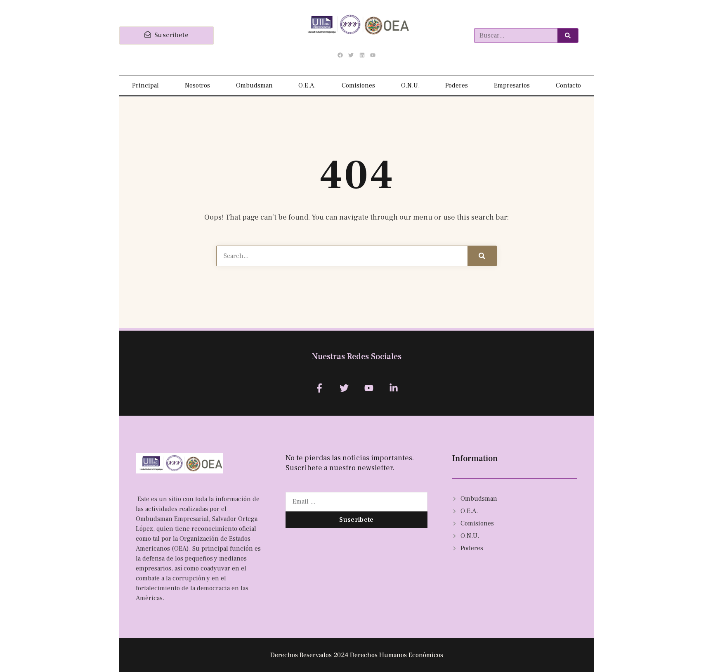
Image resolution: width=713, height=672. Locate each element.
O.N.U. (410, 85)
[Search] (567, 35)
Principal (145, 85)
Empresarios (512, 85)
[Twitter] (351, 55)
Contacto (568, 85)
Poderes (456, 85)
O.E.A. (307, 85)
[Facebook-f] (319, 388)
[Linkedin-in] (394, 388)
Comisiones (358, 85)
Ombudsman (254, 85)
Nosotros (197, 85)
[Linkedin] (362, 55)
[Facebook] (340, 55)
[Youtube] (372, 55)
